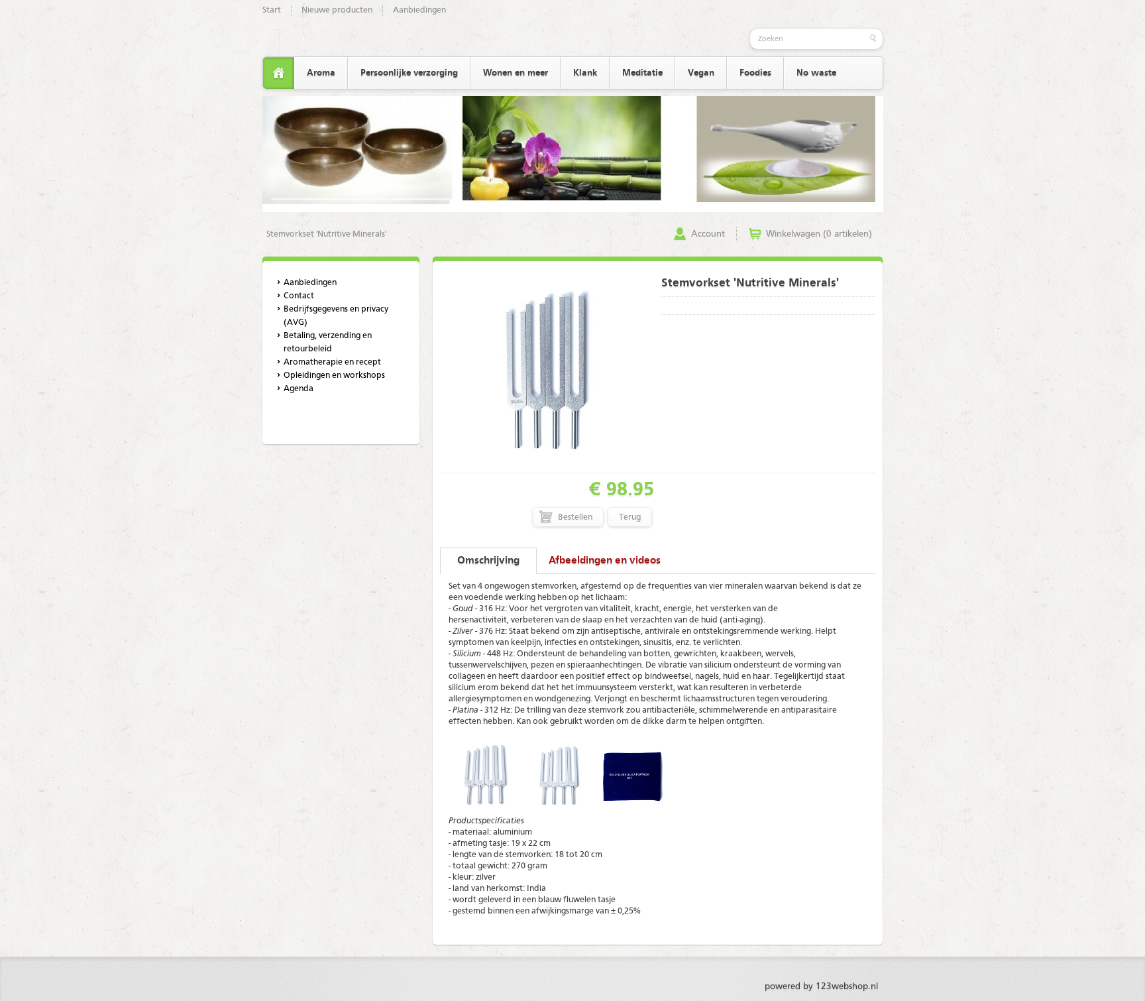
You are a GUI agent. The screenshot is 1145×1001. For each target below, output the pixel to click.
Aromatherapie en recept (332, 362)
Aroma (321, 73)
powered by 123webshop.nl (821, 986)
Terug (630, 517)
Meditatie (642, 73)
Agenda (298, 388)
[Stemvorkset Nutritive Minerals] (546, 466)
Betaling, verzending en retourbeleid (328, 342)
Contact (299, 296)
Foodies (755, 73)
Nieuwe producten (336, 10)
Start (271, 10)
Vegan (701, 73)
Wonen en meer (515, 73)
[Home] (278, 73)
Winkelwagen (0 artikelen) (819, 234)
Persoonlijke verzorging (409, 73)
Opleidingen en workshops (334, 375)
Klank (585, 73)
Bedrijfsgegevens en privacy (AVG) (336, 316)
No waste (816, 73)
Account (708, 234)
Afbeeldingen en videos (605, 561)
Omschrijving (488, 561)
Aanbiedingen (419, 10)
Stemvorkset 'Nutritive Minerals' (326, 234)
